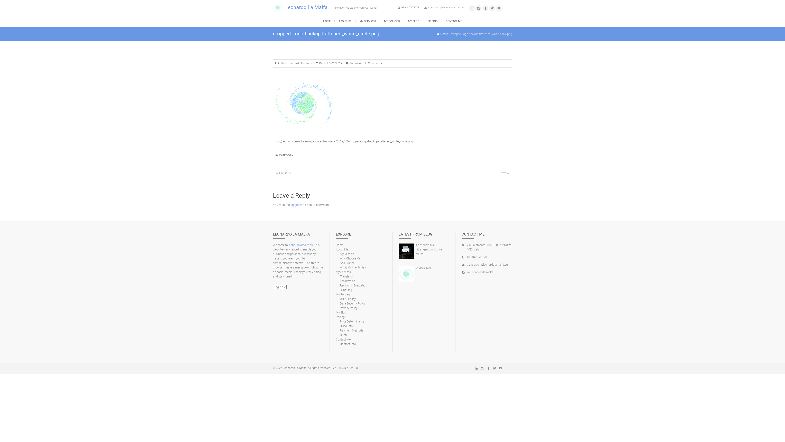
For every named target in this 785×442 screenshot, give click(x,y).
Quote (344, 335)
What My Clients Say (353, 267)
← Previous (283, 173)
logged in (297, 205)
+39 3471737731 (411, 7)
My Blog (413, 21)
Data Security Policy (352, 303)
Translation (347, 276)
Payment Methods (351, 330)
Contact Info (348, 344)
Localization (347, 281)
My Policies (392, 21)
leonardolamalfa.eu (300, 245)
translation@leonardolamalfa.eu (446, 7)
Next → (504, 173)
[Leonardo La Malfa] (279, 7)
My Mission (347, 254)
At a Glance (347, 263)
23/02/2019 (334, 63)
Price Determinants (352, 321)
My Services (368, 21)
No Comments (373, 63)
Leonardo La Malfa (306, 7)
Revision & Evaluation (353, 285)
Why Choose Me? (351, 258)
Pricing (432, 21)
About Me (345, 21)
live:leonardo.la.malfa (480, 272)
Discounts (346, 326)
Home (327, 21)
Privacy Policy (349, 308)
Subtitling (346, 290)
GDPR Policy (348, 299)
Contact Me (454, 21)
